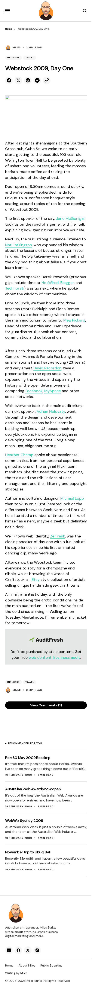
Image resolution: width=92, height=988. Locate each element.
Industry (13, 57)
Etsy (36, 579)
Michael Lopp (72, 498)
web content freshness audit (54, 657)
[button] (7, 10)
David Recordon (47, 368)
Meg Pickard (74, 320)
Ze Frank (57, 536)
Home (8, 28)
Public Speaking (51, 965)
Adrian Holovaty (51, 411)
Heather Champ (19, 454)
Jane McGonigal (70, 218)
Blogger (67, 282)
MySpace (52, 390)
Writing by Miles (16, 973)
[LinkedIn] (9, 950)
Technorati (14, 288)
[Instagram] (37, 950)
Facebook (34, 390)
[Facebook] (18, 950)
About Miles (27, 965)
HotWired (50, 282)
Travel (29, 57)
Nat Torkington (18, 244)
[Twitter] (28, 950)
